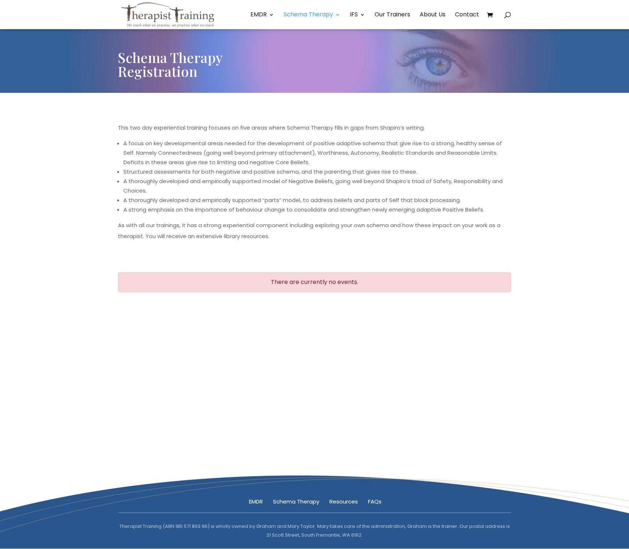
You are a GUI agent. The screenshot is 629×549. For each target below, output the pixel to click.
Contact (467, 15)
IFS (354, 15)
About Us (433, 15)
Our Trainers (392, 15)
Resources (343, 501)
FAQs (374, 501)
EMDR (258, 15)
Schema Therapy (308, 15)
